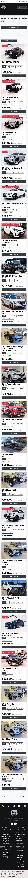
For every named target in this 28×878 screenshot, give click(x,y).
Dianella (6, 858)
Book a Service (20, 838)
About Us (20, 852)
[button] (25, 13)
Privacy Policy (20, 861)
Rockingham (6, 854)
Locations (24, 1)
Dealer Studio (11, 876)
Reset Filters (5, 40)
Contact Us (20, 853)
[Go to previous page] (5, 796)
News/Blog (20, 850)
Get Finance (14, 75)
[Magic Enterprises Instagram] (4, 1)
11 (19, 796)
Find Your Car (20, 833)
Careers (20, 859)
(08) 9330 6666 (14, 820)
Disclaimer (20, 862)
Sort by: (12, 34)
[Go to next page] (23, 796)
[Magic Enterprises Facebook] (2, 1)
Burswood (6, 852)
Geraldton (6, 856)
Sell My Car (6, 838)
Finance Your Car (6, 843)
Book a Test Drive (6, 836)
